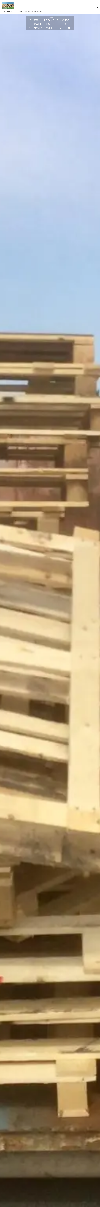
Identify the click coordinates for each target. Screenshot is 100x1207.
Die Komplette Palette (14, 11)
